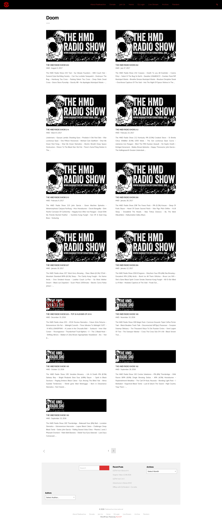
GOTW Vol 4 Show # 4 (120, 471)
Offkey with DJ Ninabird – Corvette (125, 487)
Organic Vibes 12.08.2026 (122, 475)
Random (175, 4)
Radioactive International (114, 509)
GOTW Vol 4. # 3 (118, 479)
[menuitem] (98, 4)
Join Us (122, 4)
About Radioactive (98, 4)
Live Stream (153, 4)
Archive (165, 4)
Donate (112, 4)
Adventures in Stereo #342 (122, 483)
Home (131, 4)
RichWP (119, 517)
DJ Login (141, 4)
